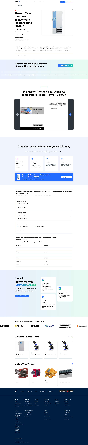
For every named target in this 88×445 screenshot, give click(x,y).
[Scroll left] (69, 336)
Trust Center (67, 403)
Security (66, 401)
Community (47, 414)
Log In (58, 1)
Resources (42, 391)
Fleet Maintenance (28, 412)
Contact (56, 405)
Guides (46, 410)
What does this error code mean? (37, 71)
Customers (22, 391)
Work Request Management (17, 433)
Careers (36, 403)
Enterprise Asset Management (17, 404)
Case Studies (47, 401)
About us (36, 401)
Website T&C (67, 419)
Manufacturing (27, 401)
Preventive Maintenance (19, 424)
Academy (46, 405)
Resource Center (48, 403)
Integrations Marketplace (17, 410)
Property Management (29, 410)
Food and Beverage (28, 403)
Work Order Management (17, 427)
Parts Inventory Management (17, 416)
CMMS (16, 401)
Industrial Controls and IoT (19, 407)
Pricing (40, 1)
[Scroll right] (72, 336)
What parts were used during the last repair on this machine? (69, 71)
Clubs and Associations (29, 405)
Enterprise (35, 1)
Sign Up (63, 1)
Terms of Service (68, 405)
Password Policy (67, 410)
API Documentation (48, 419)
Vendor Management (18, 438)
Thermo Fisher (19, 5)
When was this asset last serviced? (51, 71)
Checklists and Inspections (17, 419)
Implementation (57, 403)
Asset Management (18, 413)
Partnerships (37, 405)
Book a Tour (69, 1)
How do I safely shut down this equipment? (23, 71)
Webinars (46, 412)
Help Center (57, 401)
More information (22, 55)
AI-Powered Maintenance (17, 430)
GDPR (66, 414)
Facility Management (28, 414)
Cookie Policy (67, 412)
